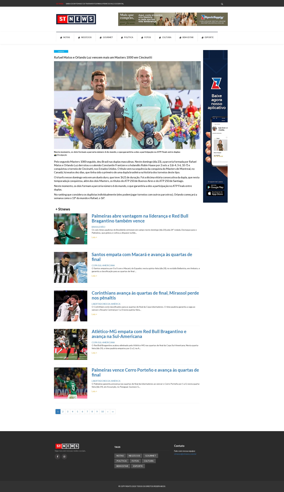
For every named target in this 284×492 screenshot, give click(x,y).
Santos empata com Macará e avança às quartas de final (142, 257)
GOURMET (108, 37)
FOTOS (147, 37)
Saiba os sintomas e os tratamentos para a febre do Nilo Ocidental (95, 4)
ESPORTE (209, 37)
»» (113, 411)
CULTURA (166, 37)
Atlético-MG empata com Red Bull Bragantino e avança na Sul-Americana (139, 334)
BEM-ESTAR (188, 37)
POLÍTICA (128, 37)
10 (102, 411)
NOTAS (66, 37)
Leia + (94, 237)
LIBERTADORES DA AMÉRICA (106, 304)
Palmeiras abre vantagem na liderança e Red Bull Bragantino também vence (140, 218)
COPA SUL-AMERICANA (103, 265)
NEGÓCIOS (86, 37)
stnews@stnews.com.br (185, 454)
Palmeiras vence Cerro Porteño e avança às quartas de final (145, 372)
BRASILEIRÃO (98, 227)
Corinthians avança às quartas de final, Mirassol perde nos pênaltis (145, 295)
